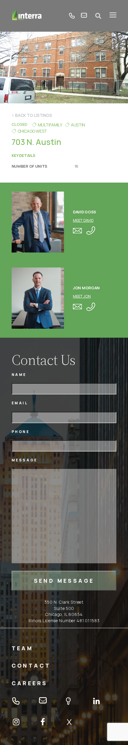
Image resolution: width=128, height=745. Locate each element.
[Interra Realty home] (27, 16)
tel (72, 16)
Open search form (98, 16)
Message (25, 460)
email (84, 16)
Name (19, 374)
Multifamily (50, 125)
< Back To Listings (32, 115)
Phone (21, 431)
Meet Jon (82, 296)
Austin (78, 125)
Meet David (83, 220)
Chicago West (32, 131)
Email (20, 403)
